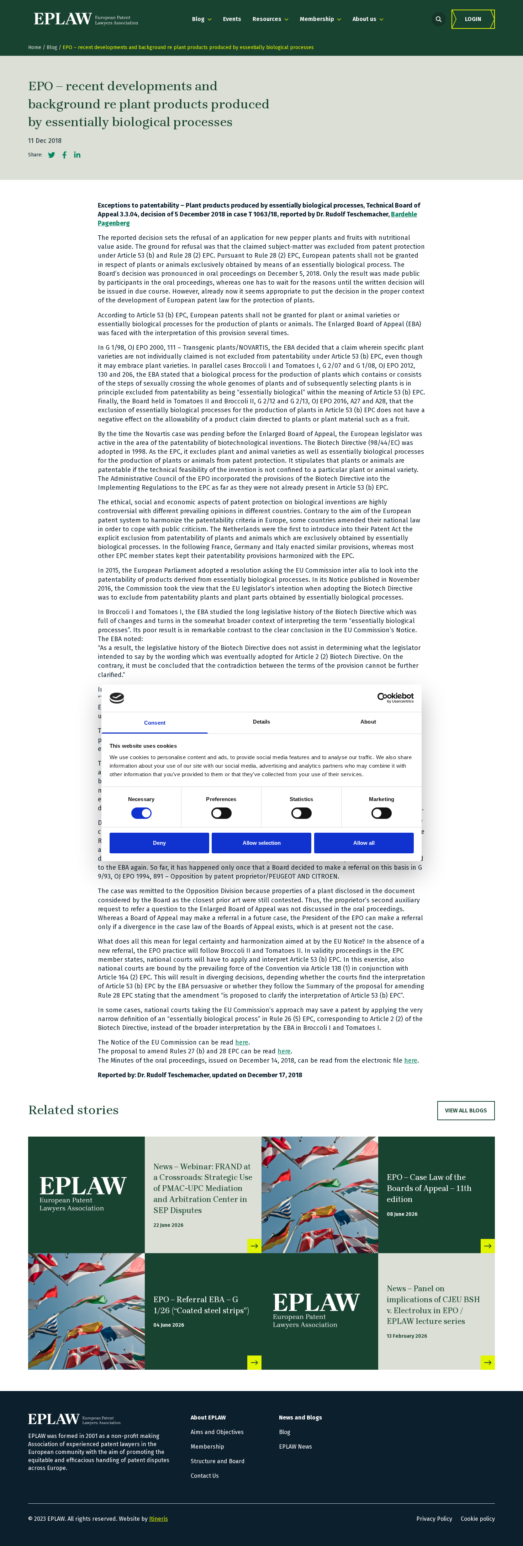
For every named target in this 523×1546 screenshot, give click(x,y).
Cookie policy (478, 1518)
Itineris (158, 1518)
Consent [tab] (154, 723)
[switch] (221, 813)
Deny (159, 843)
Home (34, 47)
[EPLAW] (86, 19)
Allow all (364, 843)
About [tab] (368, 722)
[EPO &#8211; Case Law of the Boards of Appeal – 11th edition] (320, 1195)
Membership (207, 1446)
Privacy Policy (434, 1518)
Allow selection (262, 843)
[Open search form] (439, 19)
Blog (52, 47)
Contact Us (205, 1475)
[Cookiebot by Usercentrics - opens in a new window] (383, 698)
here (241, 1042)
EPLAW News (295, 1446)
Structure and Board (218, 1461)
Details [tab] (261, 722)
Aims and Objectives (217, 1432)
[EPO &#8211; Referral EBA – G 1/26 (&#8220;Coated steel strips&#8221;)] (86, 1311)
